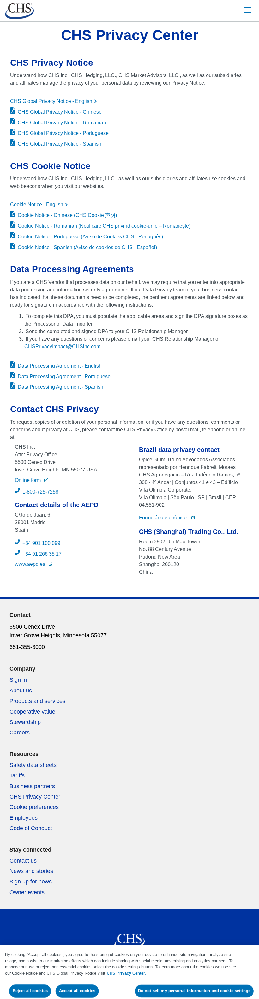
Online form (28, 480)
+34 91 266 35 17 (42, 554)
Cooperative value (32, 712)
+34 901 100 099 (41, 543)
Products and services (37, 701)
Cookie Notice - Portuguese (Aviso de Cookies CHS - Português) (90, 236)
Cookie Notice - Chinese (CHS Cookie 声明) (67, 215)
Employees (23, 818)
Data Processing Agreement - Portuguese (64, 376)
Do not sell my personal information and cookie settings (194, 991)
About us (20, 690)
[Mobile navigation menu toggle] (247, 10)
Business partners (32, 786)
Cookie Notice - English (36, 204)
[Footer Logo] (129, 939)
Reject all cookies (30, 991)
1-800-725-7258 (40, 491)
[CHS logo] (17, 12)
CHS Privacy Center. (126, 973)
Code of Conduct (30, 828)
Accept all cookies (77, 991)
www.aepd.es (30, 564)
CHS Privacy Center (34, 796)
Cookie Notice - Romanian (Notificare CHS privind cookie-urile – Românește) (104, 226)
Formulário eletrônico (163, 517)
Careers (19, 732)
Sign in (18, 680)
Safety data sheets (33, 765)
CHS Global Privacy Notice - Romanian (62, 122)
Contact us (23, 861)
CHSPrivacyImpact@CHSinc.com (62, 346)
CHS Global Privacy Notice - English (51, 101)
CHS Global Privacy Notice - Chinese (60, 112)
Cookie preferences (34, 807)
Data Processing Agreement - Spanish (60, 387)
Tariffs (17, 775)
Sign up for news (30, 881)
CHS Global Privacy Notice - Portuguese (63, 133)
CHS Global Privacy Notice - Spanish (59, 144)
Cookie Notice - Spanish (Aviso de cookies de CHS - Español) (87, 247)
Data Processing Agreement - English (60, 365)
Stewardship (25, 722)
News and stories (31, 871)
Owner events (27, 892)
